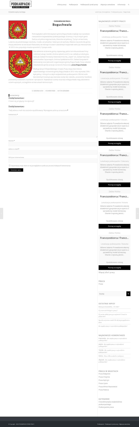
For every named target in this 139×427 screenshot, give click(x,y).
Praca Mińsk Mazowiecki (108, 386)
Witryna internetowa (16, 157)
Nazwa (12, 141)
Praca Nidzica (104, 390)
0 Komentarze (50, 91)
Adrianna (65, 91)
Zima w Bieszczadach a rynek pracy (114, 356)
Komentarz (13, 114)
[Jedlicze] (137, 213)
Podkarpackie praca (116, 12)
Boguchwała (62, 24)
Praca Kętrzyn (104, 380)
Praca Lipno (103, 383)
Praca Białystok (104, 374)
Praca (101, 284)
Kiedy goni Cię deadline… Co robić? (109, 307)
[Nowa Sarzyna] (1, 213)
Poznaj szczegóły (114, 61)
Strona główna (106, 12)
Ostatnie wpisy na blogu (17, 12)
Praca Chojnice (104, 377)
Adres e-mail (14, 149)
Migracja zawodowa (124, 424)
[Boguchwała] (18, 30)
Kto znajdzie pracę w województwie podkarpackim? (113, 326)
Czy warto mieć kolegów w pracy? (108, 310)
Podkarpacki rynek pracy (111, 424)
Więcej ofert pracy (107, 272)
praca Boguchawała (79, 65)
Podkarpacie (100, 424)
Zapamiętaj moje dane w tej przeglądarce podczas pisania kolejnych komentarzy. (41, 166)
